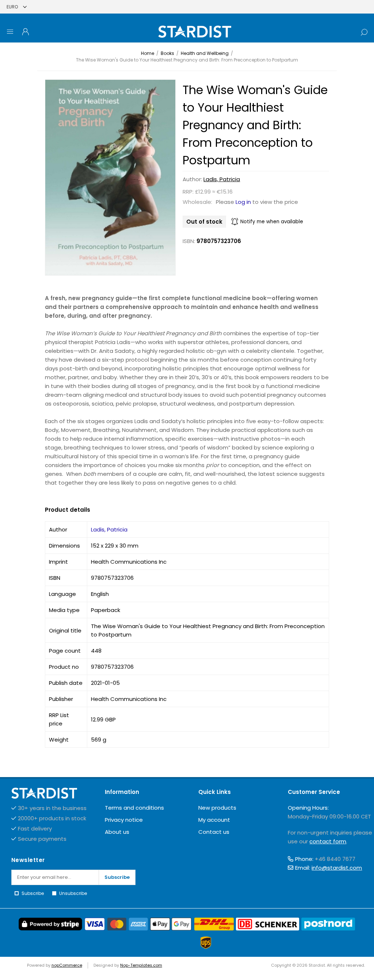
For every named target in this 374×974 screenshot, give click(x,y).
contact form (327, 841)
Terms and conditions (134, 807)
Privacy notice (124, 820)
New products (217, 807)
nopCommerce (66, 965)
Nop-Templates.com (141, 965)
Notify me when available (271, 221)
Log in (243, 202)
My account (214, 820)
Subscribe (117, 877)
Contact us (213, 832)
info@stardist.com (337, 868)
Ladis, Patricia (221, 179)
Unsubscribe (73, 893)
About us (117, 832)
